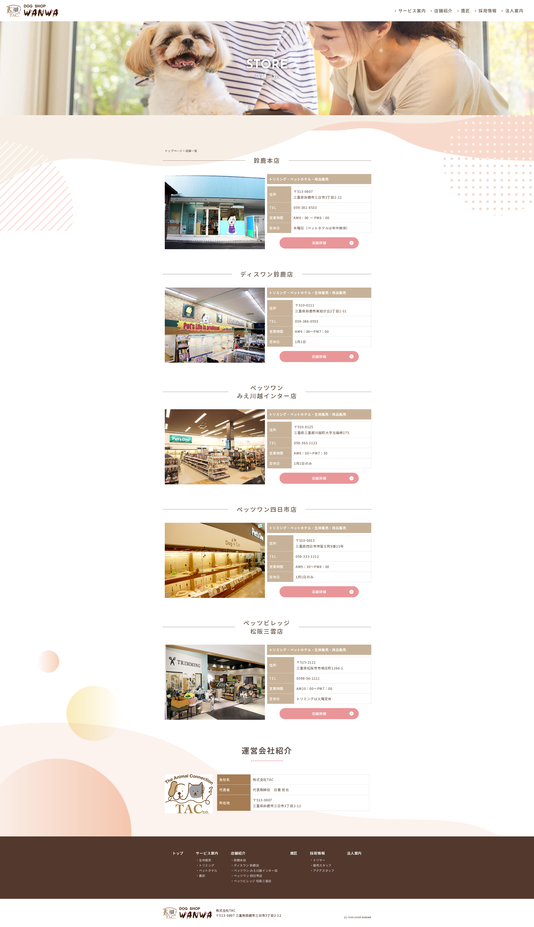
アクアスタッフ (323, 870)
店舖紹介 (238, 853)
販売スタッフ (322, 865)
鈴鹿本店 (240, 860)
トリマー (319, 860)
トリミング (206, 865)
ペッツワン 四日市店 (248, 876)
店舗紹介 (443, 10)
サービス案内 (412, 10)
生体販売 (205, 860)
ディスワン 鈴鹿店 (246, 865)
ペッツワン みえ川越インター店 (255, 870)
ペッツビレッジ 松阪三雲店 (252, 881)
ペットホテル (208, 870)
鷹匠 (465, 10)
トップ (178, 853)
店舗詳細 (319, 242)
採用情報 (488, 10)
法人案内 (514, 10)
